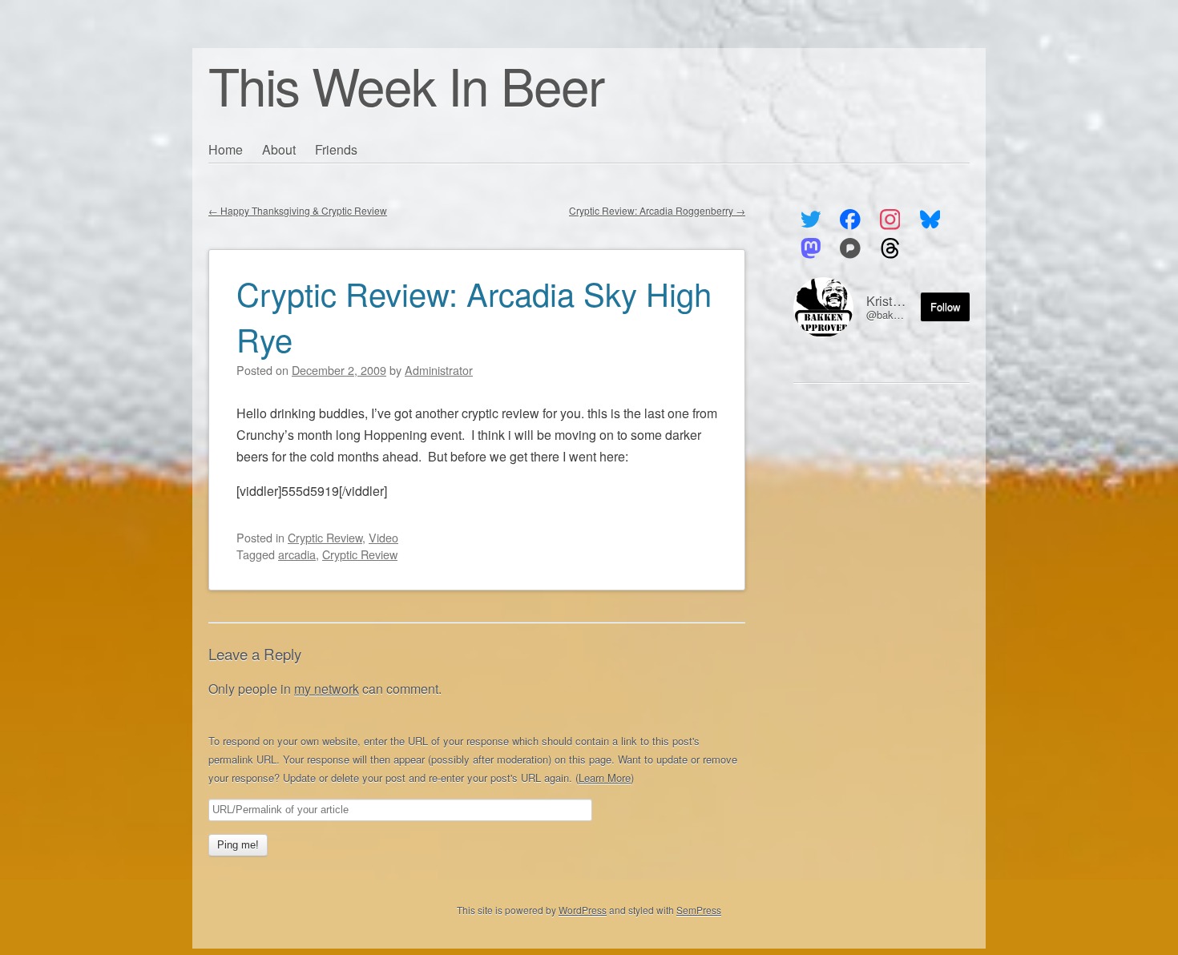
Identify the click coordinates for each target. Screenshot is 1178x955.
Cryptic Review (325, 537)
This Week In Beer (405, 84)
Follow (945, 306)
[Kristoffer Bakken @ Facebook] (850, 219)
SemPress (698, 910)
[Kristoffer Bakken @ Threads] (890, 248)
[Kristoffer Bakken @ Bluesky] (930, 219)
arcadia (297, 554)
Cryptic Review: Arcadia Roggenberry (657, 210)
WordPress (583, 910)
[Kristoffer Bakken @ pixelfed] (850, 248)
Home (225, 149)
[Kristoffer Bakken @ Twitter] (810, 219)
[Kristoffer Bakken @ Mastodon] (810, 248)
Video (383, 537)
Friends (336, 149)
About (279, 149)
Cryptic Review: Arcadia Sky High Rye (474, 315)
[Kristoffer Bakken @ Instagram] (890, 219)
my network (326, 688)
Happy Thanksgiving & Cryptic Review (297, 210)
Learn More (605, 777)
